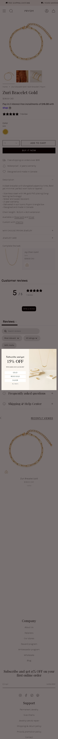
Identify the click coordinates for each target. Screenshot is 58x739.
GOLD (15, 373)
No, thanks (15, 384)
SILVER (15, 380)
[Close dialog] (54, 351)
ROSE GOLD (15, 376)
